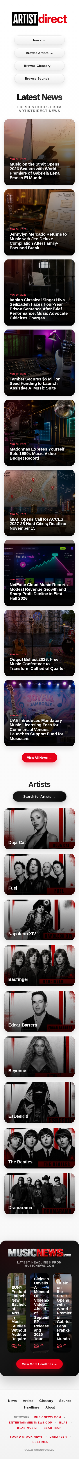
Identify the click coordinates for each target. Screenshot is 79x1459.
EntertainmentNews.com (30, 1422)
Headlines (31, 1407)
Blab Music (27, 1427)
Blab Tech (53, 1427)
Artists (28, 1401)
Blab (63, 1422)
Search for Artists (39, 796)
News (39, 40)
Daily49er (58, 1436)
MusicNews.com (47, 1417)
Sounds (65, 1401)
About (50, 1407)
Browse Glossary (39, 65)
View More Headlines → (39, 1364)
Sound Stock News (26, 1436)
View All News (39, 757)
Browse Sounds (39, 78)
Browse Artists (39, 53)
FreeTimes (39, 1442)
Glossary (46, 1401)
